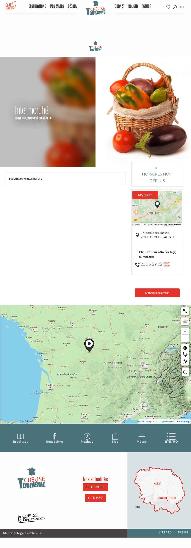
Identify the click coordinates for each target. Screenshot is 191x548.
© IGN (154, 421)
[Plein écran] (185, 311)
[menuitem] (37, 6)
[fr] (182, 7)
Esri (148, 421)
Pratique (87, 441)
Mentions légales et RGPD (22, 533)
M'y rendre (145, 195)
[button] (175, 7)
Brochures (20, 441)
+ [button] (185, 331)
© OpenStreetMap (167, 421)
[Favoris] (169, 7)
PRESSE (183, 532)
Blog (115, 441)
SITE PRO (171, 441)
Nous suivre (54, 441)
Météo (142, 441)
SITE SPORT (95, 487)
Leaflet (141, 421)
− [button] (185, 338)
